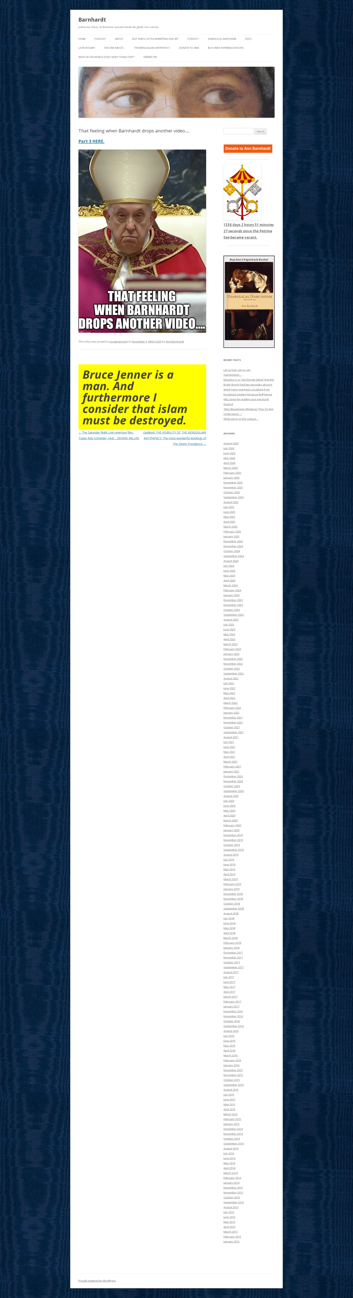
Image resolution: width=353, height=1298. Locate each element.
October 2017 (231, 962)
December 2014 (233, 1129)
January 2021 (231, 771)
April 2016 (229, 1050)
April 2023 (229, 639)
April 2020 (229, 815)
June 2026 (229, 453)
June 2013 (229, 1217)
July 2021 (228, 742)
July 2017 (228, 977)
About (119, 39)
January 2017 (231, 1006)
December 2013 (233, 1187)
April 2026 (229, 463)
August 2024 (230, 561)
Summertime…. (232, 375)
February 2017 (232, 1001)
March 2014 (230, 1173)
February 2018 (232, 943)
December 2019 (233, 835)
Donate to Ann (189, 48)
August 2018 (230, 913)
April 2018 (229, 933)
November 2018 (233, 899)
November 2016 (233, 1016)
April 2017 (229, 992)
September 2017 (233, 967)
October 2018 (231, 903)
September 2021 (233, 732)
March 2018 (230, 938)
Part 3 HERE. (91, 141)
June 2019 (229, 864)
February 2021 (232, 766)
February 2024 (232, 590)
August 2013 (230, 1207)
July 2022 (228, 683)
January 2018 (231, 948)
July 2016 (228, 1036)
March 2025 (230, 526)
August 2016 (230, 1031)
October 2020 (231, 786)
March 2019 (230, 879)
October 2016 (231, 1021)
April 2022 (229, 698)
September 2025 (233, 497)
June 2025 (229, 512)
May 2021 (229, 752)
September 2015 (233, 1085)
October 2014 (231, 1138)
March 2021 (230, 761)
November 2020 (233, 781)
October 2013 (231, 1197)
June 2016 (229, 1041)
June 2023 (229, 629)
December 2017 (233, 952)
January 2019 (231, 889)
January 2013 (231, 1241)
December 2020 (233, 776)
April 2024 (229, 580)
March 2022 (230, 703)
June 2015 (229, 1099)
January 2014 (231, 1183)
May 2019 (229, 869)
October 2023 (231, 610)
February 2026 (232, 473)
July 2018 (228, 918)
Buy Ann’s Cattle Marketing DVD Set (155, 39)
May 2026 (229, 458)
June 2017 (229, 982)
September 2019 (233, 850)
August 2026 (230, 443)
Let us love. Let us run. (237, 370)
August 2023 (230, 619)
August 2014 (230, 1148)
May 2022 (229, 693)
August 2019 (230, 854)
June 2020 (229, 806)
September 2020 (233, 791)
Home (82, 39)
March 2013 (230, 1232)
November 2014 (233, 1134)
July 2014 (228, 1153)
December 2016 (233, 1011)
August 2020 (230, 796)
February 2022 (232, 708)
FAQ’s (248, 39)
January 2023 (231, 654)
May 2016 (229, 1045)
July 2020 (228, 801)
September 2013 (233, 1202)
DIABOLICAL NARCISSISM (222, 39)
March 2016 (230, 1055)
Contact (193, 39)
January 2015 (231, 1124)
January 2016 (231, 1065)
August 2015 (230, 1090)
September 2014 (233, 1143)
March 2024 (230, 585)
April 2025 (229, 522)
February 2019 (232, 884)
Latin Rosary (86, 48)
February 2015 (232, 1119)
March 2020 (230, 820)
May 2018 (229, 928)
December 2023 (233, 600)
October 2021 (231, 727)
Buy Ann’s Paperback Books (226, 48)
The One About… (114, 48)
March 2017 (230, 996)
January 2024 (231, 595)
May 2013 (229, 1222)
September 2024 (233, 556)
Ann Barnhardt (175, 341)
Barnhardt (92, 19)
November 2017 (233, 957)
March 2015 (230, 1114)
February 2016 (232, 1060)
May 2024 (229, 575)
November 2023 (233, 605)
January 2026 (231, 477)
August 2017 (230, 972)
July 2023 (228, 624)
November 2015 (233, 1075)
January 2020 (231, 830)
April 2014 (229, 1168)
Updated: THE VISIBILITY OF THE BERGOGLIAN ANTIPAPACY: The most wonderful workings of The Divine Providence (174, 438)
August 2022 (230, 678)
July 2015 (228, 1094)
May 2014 (229, 1163)
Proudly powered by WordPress (97, 1280)
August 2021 (230, 737)
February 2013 (232, 1236)
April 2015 (229, 1109)
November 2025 (233, 487)
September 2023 (233, 615)
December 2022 (233, 659)
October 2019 (231, 845)
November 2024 (233, 546)
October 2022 (231, 668)
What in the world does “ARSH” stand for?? (106, 57)
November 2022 (233, 664)
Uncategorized (118, 341)
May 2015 (229, 1104)
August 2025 (230, 502)
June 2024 (229, 570)
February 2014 (232, 1178)
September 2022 (233, 673)
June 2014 (229, 1158)
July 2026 (228, 448)
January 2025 (231, 536)
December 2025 (233, 482)
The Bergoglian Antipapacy (152, 48)
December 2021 (233, 717)
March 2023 (230, 644)
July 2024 (228, 566)
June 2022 (229, 688)
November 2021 (233, 722)
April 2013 (229, 1227)
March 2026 (230, 468)
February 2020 (232, 825)
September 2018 (233, 908)
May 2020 (229, 810)
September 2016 (233, 1026)
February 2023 (232, 649)
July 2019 (228, 859)
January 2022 (231, 712)
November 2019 (233, 840)
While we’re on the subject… (240, 419)
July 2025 (228, 507)
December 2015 (233, 1070)
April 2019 (229, 874)
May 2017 (229, 987)
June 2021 (229, 747)
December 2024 (233, 541)
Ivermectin (150, 57)
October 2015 (231, 1080)
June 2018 (229, 923)
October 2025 (231, 492)
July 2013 (228, 1212)
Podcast (100, 39)
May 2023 (229, 634)
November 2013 (233, 1192)
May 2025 (229, 517)
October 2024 (231, 551)
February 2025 (232, 531)
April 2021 (229, 757)
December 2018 (233, 894)
